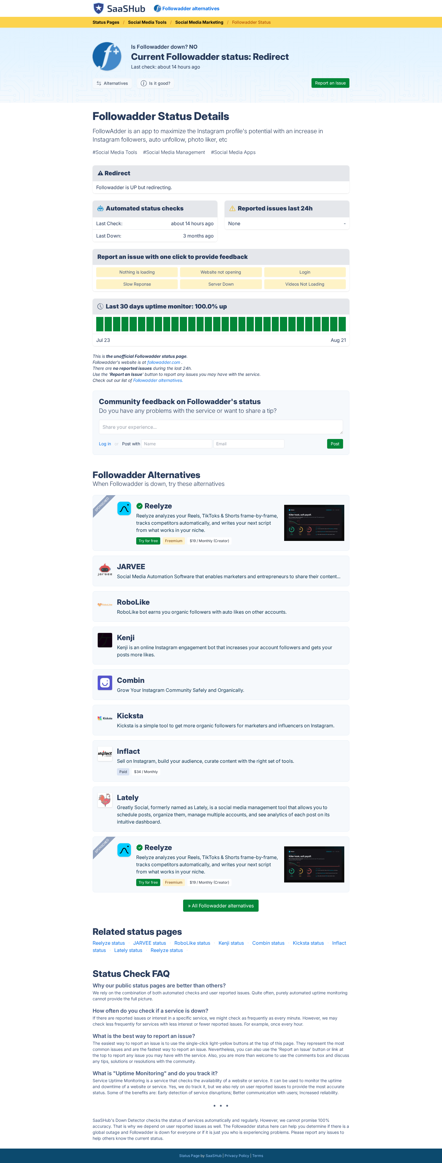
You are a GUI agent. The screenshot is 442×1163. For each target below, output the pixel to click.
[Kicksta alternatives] (105, 718)
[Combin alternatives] (105, 683)
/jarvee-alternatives (119, 560)
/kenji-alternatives (118, 631)
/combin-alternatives (121, 673)
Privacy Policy (237, 1155)
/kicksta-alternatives (120, 709)
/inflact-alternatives (119, 744)
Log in (105, 443)
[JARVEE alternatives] (105, 569)
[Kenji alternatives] (105, 640)
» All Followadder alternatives (221, 906)
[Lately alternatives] (105, 800)
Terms (257, 1155)
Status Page (189, 1155)
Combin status (268, 943)
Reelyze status (109, 943)
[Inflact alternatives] (105, 754)
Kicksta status (308, 943)
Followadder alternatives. (158, 380)
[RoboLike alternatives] (105, 604)
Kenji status (231, 943)
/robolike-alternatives (122, 595)
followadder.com (163, 362)
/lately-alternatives (118, 790)
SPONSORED (102, 504)
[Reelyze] (124, 508)
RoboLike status (192, 943)
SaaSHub (214, 1155)
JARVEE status (149, 943)
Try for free (148, 541)
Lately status (128, 950)
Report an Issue (330, 82)
